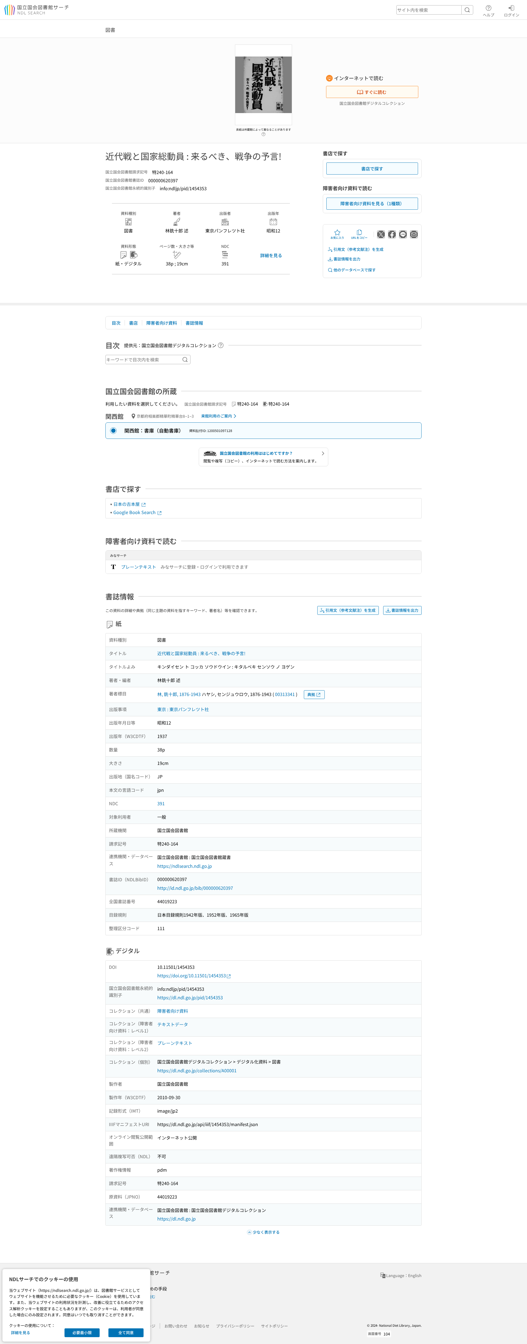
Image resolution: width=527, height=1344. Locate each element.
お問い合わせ (175, 1326)
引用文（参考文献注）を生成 (358, 249)
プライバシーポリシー (235, 1326)
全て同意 (126, 1332)
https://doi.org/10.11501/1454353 (191, 975)
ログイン (511, 14)
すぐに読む (375, 92)
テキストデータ (172, 1024)
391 (161, 803)
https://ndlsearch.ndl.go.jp (184, 866)
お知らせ (201, 1326)
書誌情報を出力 (346, 259)
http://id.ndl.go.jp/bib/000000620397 (195, 888)
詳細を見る (271, 255)
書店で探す (372, 168)
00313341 (285, 694)
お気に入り (337, 237)
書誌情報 (194, 322)
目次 (116, 322)
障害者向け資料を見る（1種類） (372, 203)
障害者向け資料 (161, 322)
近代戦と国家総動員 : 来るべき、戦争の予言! (201, 653)
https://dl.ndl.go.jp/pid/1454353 (190, 997)
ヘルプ (488, 14)
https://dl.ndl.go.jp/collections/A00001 (197, 1070)
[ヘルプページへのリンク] (263, 132)
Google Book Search (135, 512)
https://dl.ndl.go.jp (176, 1218)
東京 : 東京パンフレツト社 (183, 709)
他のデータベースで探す (354, 270)
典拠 (311, 694)
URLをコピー (359, 237)
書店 (133, 322)
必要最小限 (82, 1332)
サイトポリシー (274, 1326)
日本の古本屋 (127, 504)
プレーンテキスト (138, 566)
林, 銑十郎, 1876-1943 (179, 694)
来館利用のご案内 (216, 416)
